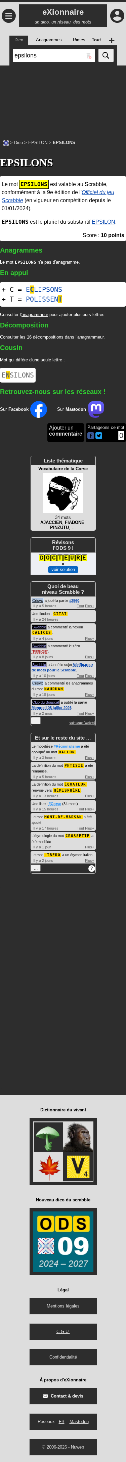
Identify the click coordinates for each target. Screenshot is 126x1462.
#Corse (55, 804)
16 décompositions (45, 337)
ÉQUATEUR (75, 784)
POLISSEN (44, 299)
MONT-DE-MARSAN (63, 817)
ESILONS (18, 375)
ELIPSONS (44, 289)
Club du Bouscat (45, 702)
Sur (14, 409)
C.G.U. (63, 1331)
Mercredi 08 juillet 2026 (52, 708)
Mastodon (79, 1421)
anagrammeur (35, 314)
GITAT (60, 614)
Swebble (39, 627)
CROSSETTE (78, 836)
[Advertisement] (63, 99)
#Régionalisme (67, 746)
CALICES (41, 632)
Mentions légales (63, 1306)
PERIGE (40, 652)
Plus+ (89, 606)
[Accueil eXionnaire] (6, 142)
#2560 (74, 601)
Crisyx (37, 601)
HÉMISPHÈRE (67, 790)
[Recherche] (106, 55)
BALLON (67, 752)
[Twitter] (98, 437)
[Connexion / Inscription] (117, 16)
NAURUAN (53, 689)
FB (62, 1421)
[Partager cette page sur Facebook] (90, 436)
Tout (80, 606)
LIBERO (52, 855)
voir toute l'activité (82, 722)
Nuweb (77, 1447)
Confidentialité (63, 1357)
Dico (18, 142)
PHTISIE (74, 765)
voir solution (63, 569)
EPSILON (37, 142)
